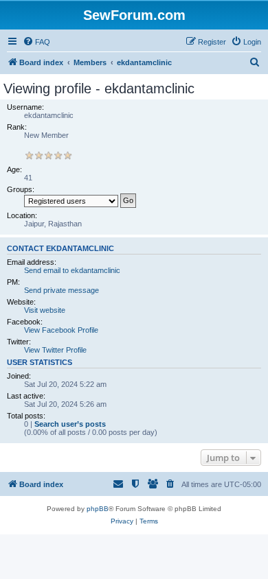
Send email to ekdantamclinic (72, 270)
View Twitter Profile (55, 350)
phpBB (98, 508)
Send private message (61, 290)
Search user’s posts (70, 424)
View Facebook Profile (61, 330)
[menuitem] (36, 42)
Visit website (44, 310)
